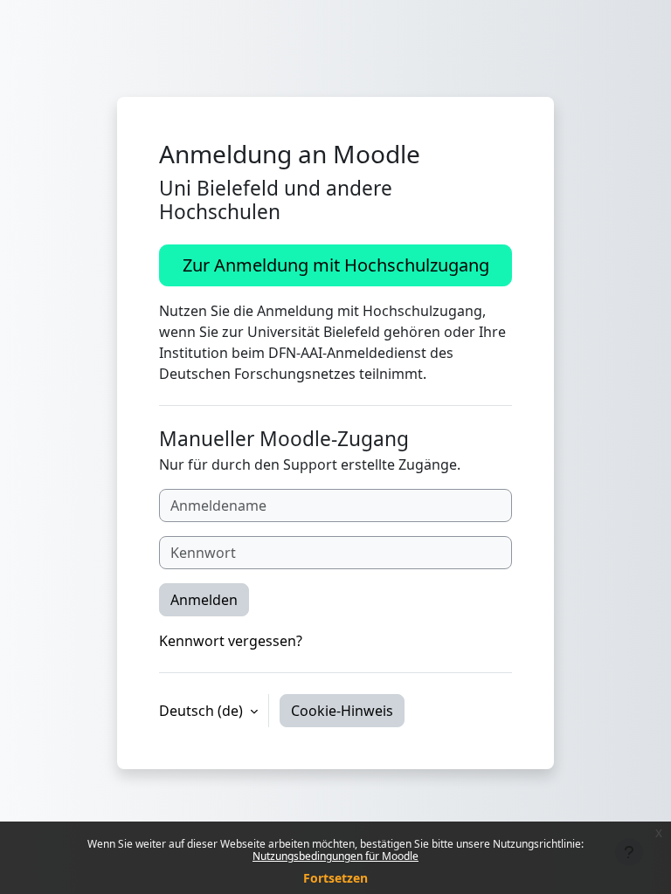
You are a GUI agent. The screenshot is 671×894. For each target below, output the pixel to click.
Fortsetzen (335, 878)
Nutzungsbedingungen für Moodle (335, 856)
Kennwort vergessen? (230, 640)
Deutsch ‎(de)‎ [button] (202, 710)
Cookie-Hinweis (342, 710)
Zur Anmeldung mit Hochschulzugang (336, 265)
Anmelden (204, 599)
